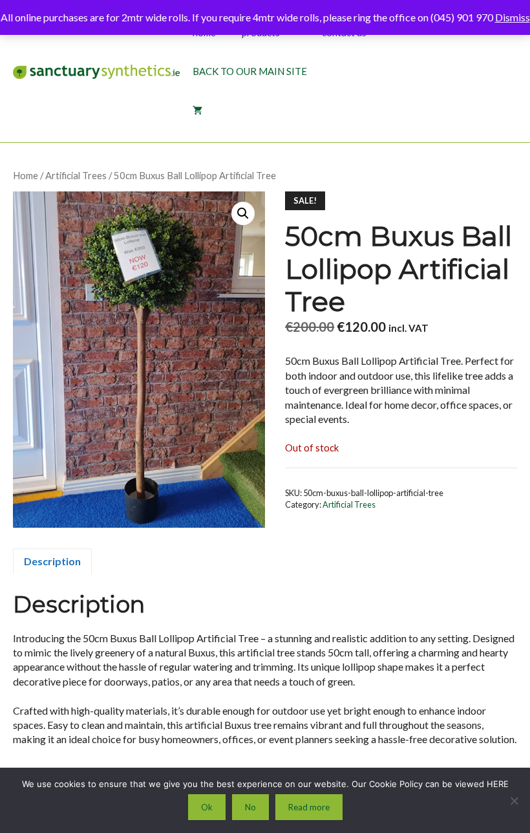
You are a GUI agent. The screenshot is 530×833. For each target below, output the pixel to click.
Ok (207, 807)
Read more (309, 807)
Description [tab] (52, 561)
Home (25, 175)
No (250, 807)
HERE (498, 784)
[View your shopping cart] (197, 110)
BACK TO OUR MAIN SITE (250, 71)
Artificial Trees (76, 175)
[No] (513, 800)
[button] (243, 213)
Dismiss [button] (512, 17)
